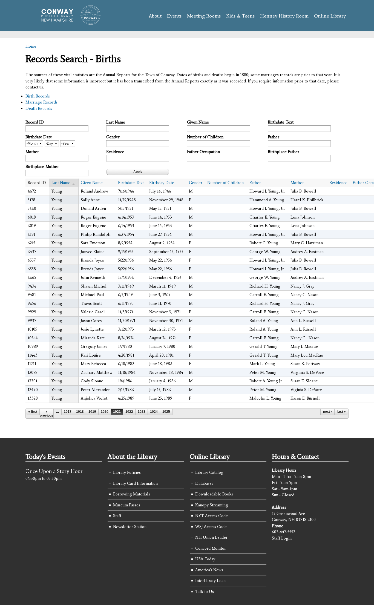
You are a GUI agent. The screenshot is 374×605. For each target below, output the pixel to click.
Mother (32, 151)
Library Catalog (209, 472)
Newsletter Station (129, 526)
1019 (92, 412)
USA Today (205, 559)
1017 (67, 412)
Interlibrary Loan (210, 580)
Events (174, 15)
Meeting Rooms (204, 15)
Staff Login (282, 538)
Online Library (330, 15)
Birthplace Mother (42, 166)
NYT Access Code (211, 515)
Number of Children (205, 136)
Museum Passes (126, 505)
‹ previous (46, 413)
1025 (166, 412)
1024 (154, 412)
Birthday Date (161, 182)
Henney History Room (284, 15)
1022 (129, 412)
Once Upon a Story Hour (54, 471)
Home (30, 46)
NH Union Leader (211, 537)
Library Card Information (135, 483)
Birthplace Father (283, 151)
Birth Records (37, 96)
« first (32, 412)
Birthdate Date (38, 136)
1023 (141, 412)
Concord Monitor (210, 548)
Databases (204, 483)
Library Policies (127, 472)
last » (341, 412)
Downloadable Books (214, 494)
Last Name (115, 122)
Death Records (38, 108)
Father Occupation (203, 151)
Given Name (198, 122)
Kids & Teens (240, 15)
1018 (80, 412)
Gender (113, 136)
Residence (115, 151)
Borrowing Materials (131, 494)
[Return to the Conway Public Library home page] (68, 22)
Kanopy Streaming (211, 505)
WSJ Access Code (211, 526)
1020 (104, 412)
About (155, 15)
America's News (209, 569)
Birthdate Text (281, 122)
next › (327, 412)
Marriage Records (41, 102)
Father (273, 136)
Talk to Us (204, 591)
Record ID (34, 122)
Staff (117, 515)
